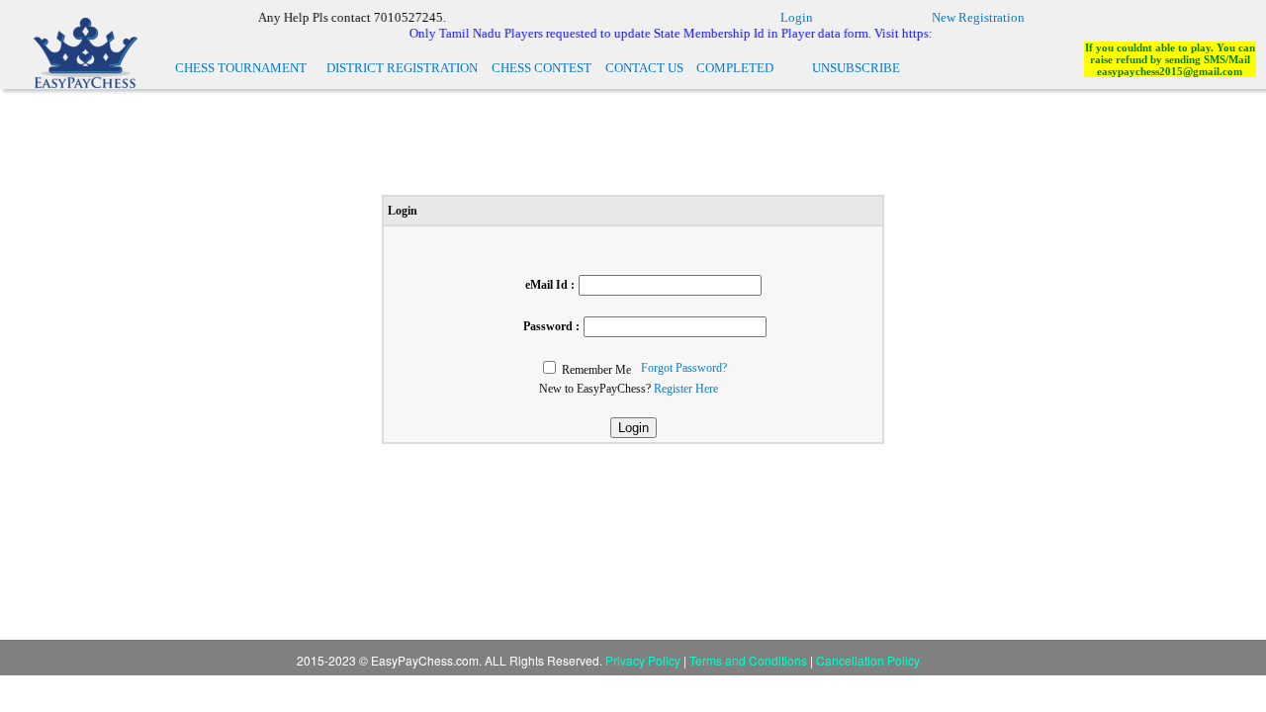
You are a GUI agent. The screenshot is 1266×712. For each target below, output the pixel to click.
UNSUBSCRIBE (856, 67)
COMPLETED (734, 67)
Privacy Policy (642, 660)
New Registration (978, 17)
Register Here (686, 389)
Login (796, 17)
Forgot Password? (684, 368)
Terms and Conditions (749, 660)
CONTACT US (644, 67)
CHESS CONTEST (541, 67)
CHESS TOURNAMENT (241, 67)
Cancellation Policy (868, 660)
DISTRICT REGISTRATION (402, 67)
